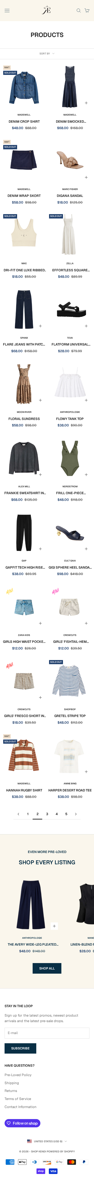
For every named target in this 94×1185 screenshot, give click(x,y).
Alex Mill (24, 486)
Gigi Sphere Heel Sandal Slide (70, 567)
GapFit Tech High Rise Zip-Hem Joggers (24, 567)
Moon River (24, 412)
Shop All (47, 968)
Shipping (12, 1083)
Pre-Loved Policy (18, 1075)
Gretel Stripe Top (70, 716)
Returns (11, 1091)
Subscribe (20, 1048)
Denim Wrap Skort (24, 196)
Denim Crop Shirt (24, 121)
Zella (69, 263)
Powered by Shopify (61, 1151)
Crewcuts (69, 635)
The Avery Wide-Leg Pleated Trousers (32, 944)
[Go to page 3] (76, 814)
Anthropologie (70, 412)
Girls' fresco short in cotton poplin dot (24, 716)
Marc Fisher (70, 189)
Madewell (24, 114)
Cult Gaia (70, 560)
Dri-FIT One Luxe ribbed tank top (24, 270)
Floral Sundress (24, 419)
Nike (24, 263)
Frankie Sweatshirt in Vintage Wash (24, 493)
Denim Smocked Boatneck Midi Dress (70, 121)
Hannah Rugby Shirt (24, 790)
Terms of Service (18, 1099)
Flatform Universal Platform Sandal (70, 344)
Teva (70, 337)
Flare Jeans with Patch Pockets (24, 344)
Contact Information (21, 1107)
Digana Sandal (70, 196)
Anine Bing (70, 783)
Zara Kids (24, 635)
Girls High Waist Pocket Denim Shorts (24, 642)
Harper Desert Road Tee (70, 790)
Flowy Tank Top (70, 419)
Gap (24, 560)
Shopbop (70, 709)
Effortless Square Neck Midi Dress (70, 270)
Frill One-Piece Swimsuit (70, 493)
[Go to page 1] (18, 814)
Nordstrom (70, 486)
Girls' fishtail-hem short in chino (70, 642)
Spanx (24, 337)
